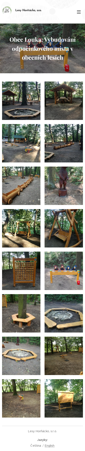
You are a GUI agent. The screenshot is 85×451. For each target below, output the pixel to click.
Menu (79, 12)
